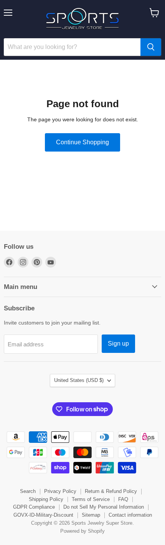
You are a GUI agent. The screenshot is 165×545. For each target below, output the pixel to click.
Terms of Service (91, 499)
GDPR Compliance (34, 507)
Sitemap (91, 515)
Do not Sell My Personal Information (103, 507)
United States (79, 380)
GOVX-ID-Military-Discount (43, 515)
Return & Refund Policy (111, 491)
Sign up (118, 343)
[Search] (150, 47)
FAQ (123, 499)
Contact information (130, 515)
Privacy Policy (60, 491)
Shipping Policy (46, 499)
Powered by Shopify (82, 531)
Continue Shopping (82, 142)
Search (28, 491)
